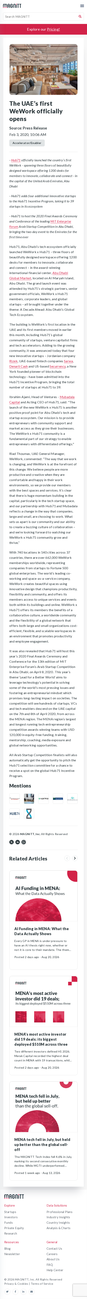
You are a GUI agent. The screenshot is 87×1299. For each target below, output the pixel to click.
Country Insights (58, 1222)
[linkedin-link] (24, 1292)
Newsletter (12, 1254)
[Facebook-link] (16, 1292)
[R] (29, 813)
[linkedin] (17, 841)
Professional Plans (59, 1212)
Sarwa (68, 361)
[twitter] (11, 841)
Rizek (13, 361)
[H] (14, 813)
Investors (11, 1217)
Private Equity (14, 1228)
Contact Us (54, 1248)
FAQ (50, 1264)
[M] (14, 798)
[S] (43, 798)
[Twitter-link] (8, 1292)
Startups (10, 1212)
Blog (7, 1248)
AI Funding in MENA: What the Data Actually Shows (41, 931)
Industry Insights (58, 1217)
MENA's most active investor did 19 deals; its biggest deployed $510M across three (41, 1039)
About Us (53, 1259)
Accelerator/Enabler (27, 143)
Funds (8, 1222)
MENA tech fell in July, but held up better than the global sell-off (42, 1144)
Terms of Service (42, 1283)
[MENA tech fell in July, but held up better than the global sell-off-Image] (43, 1107)
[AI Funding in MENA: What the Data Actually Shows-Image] (43, 895)
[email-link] (32, 1292)
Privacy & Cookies (16, 1283)
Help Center (55, 1270)
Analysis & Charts (59, 1228)
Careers (52, 1254)
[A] (29, 798)
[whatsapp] (23, 841)
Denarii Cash (18, 366)
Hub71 (16, 160)
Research (10, 1233)
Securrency (58, 366)
